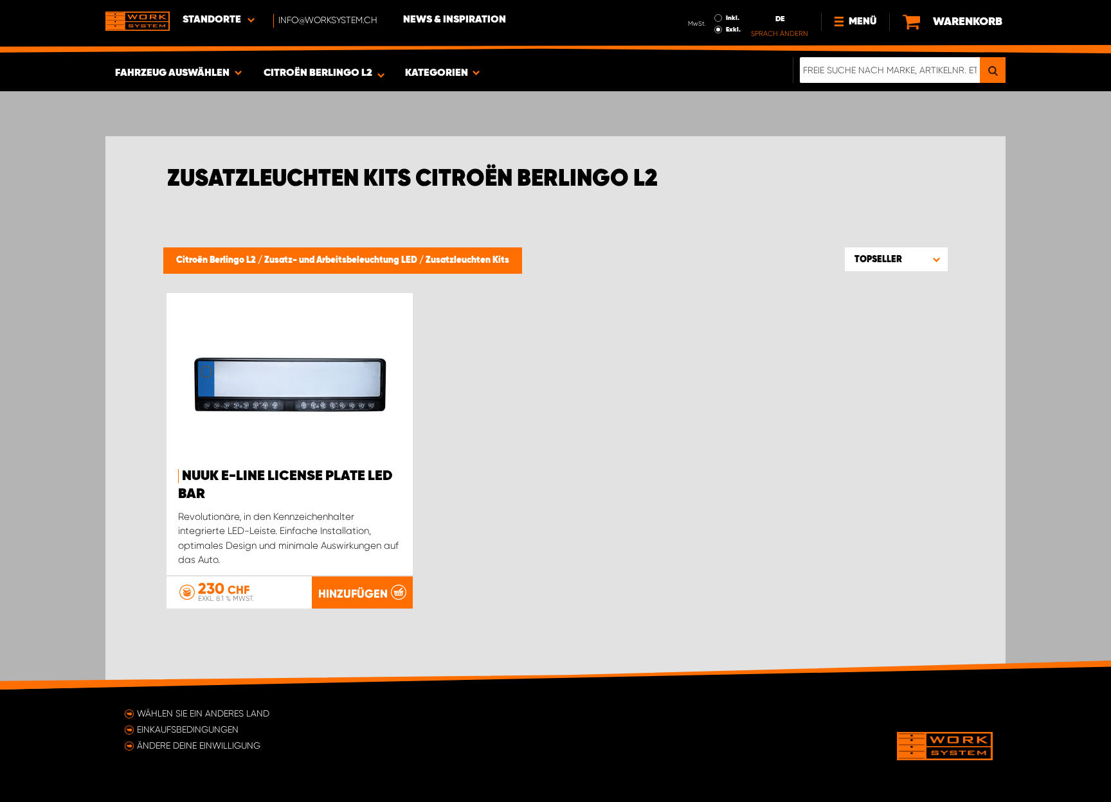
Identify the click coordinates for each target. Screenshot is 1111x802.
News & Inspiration (454, 20)
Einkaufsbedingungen (188, 729)
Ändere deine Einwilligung (198, 745)
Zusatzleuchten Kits (467, 260)
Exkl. (733, 29)
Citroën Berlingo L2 (217, 260)
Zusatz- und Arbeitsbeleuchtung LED (341, 260)
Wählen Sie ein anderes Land (203, 713)
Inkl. (732, 18)
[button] (896, 259)
